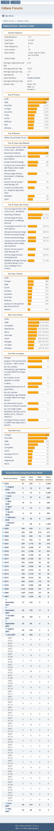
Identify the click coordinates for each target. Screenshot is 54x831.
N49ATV (7, 309)
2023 (6, 536)
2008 (6, 593)
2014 (6, 570)
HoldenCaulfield (33, 78)
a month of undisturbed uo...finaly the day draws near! (14, 190)
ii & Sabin (8, 345)
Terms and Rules (25, 826)
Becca (6, 332)
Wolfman (7, 121)
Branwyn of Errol (11, 454)
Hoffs (6, 99)
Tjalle (6, 102)
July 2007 (11, 635)
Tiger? (6, 199)
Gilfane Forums (12, 8)
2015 (6, 566)
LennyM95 (8, 325)
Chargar (7, 358)
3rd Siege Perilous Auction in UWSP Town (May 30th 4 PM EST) (14, 422)
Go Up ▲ (36, 826)
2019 (6, 551)
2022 (6, 540)
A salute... (8, 383)
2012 (6, 577)
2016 (6, 562)
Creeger (7, 109)
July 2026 (11, 493)
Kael (6, 125)
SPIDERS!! (8, 196)
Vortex (7, 118)
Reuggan (8, 341)
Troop (6, 115)
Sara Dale (8, 105)
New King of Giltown (12, 153)
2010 (6, 585)
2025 (6, 528)
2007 (6, 596)
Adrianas (7, 128)
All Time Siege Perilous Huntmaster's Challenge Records (14, 176)
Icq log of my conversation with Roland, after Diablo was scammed (14, 168)
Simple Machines (33, 828)
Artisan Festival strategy (14, 162)
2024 (6, 532)
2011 (6, 581)
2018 (6, 555)
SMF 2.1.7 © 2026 (21, 828)
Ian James (8, 112)
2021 (6, 543)
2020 (6, 547)
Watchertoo (9, 329)
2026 (6, 483)
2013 (6, 574)
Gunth (6, 287)
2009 (6, 589)
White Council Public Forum (15, 138)
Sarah (6, 451)
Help (16, 826)
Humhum (8, 457)
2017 (6, 559)
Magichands (9, 460)
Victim (6, 338)
